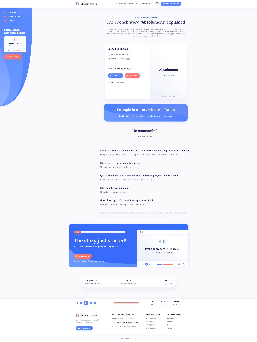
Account (170, 328)
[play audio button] (110, 75)
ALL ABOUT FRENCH (174, 315)
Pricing (169, 325)
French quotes (150, 328)
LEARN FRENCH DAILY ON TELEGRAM (125, 323)
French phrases (150, 325)
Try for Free (13, 57)
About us (170, 318)
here (102, 261)
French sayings (150, 318)
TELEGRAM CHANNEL (142, 4)
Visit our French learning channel (124, 326)
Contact (170, 322)
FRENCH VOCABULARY (124, 4)
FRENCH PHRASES (150, 17)
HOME (137, 17)
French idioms (150, 322)
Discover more (82, 256)
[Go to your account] (158, 3)
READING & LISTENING (171, 4)
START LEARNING (84, 328)
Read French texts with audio (123, 318)
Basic (128, 59)
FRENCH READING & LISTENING (123, 315)
